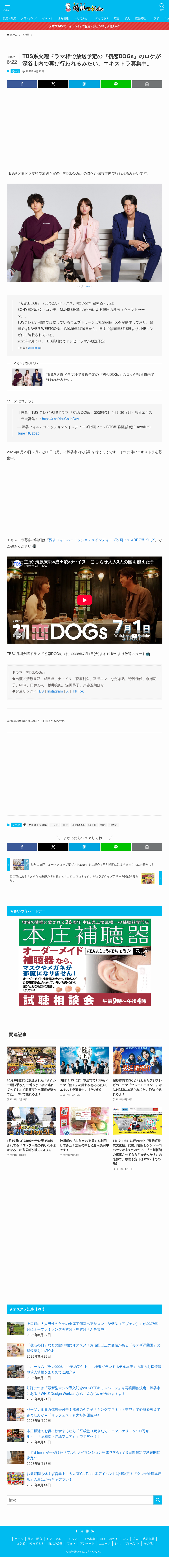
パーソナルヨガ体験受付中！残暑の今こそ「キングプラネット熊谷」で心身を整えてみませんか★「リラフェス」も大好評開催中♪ (93, 1412)
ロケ (65, 825)
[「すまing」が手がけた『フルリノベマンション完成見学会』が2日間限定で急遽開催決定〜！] (15, 1457)
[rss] (92, 1531)
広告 (125, 1539)
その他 (15, 71)
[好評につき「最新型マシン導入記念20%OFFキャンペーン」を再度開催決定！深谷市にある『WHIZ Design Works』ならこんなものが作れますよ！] (15, 1392)
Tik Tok (78, 691)
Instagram (55, 691)
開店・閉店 (35, 1539)
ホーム (19, 1539)
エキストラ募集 (37, 825)
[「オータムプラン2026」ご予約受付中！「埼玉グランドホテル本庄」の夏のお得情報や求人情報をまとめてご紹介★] (15, 1371)
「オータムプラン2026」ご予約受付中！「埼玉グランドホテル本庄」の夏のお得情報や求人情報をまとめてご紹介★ (94, 1369)
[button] (22, 84)
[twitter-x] (82, 1531)
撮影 (103, 825)
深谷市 (114, 825)
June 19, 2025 (28, 433)
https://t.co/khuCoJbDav (60, 418)
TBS (88, 286)
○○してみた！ (109, 1539)
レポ (118, 1543)
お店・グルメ (55, 1539)
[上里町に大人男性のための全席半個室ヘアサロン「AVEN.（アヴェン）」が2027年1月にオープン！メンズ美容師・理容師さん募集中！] (15, 1328)
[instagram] (87, 1531)
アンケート (87, 1543)
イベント (74, 1539)
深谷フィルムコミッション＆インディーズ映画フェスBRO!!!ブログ (101, 539)
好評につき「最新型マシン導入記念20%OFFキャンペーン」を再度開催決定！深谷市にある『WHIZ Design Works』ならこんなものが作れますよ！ (93, 1390)
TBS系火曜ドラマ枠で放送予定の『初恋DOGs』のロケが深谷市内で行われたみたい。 (100, 377)
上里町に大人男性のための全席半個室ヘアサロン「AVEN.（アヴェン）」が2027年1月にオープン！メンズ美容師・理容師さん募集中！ (93, 1326)
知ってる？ (36, 1543)
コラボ (20, 1543)
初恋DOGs (78, 825)
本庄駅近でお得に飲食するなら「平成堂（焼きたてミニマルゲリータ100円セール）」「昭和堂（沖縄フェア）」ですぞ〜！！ (89, 1433)
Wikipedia (34, 347)
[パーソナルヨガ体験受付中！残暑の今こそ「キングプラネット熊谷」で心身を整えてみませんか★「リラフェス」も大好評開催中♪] (15, 1414)
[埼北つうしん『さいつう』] (84, 7)
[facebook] (77, 1531)
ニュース (104, 1543)
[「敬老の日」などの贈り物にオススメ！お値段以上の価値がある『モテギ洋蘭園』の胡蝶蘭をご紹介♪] (15, 1350)
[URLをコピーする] (147, 84)
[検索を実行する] (157, 1500)
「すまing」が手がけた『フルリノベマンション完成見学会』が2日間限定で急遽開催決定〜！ (93, 1455)
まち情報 (90, 1539)
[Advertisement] (84, 125)
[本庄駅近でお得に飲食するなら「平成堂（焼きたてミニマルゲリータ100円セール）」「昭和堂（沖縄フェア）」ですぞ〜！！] (15, 1435)
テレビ (55, 825)
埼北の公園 (55, 1543)
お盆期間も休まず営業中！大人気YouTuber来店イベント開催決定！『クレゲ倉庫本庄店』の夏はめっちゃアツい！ (94, 1476)
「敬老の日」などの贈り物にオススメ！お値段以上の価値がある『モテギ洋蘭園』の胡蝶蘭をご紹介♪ (93, 1347)
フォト (71, 1543)
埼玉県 (92, 825)
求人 (135, 1539)
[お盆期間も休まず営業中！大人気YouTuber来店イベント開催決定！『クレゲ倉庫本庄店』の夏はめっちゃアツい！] (15, 1478)
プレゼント (132, 1543)
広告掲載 (148, 1539)
